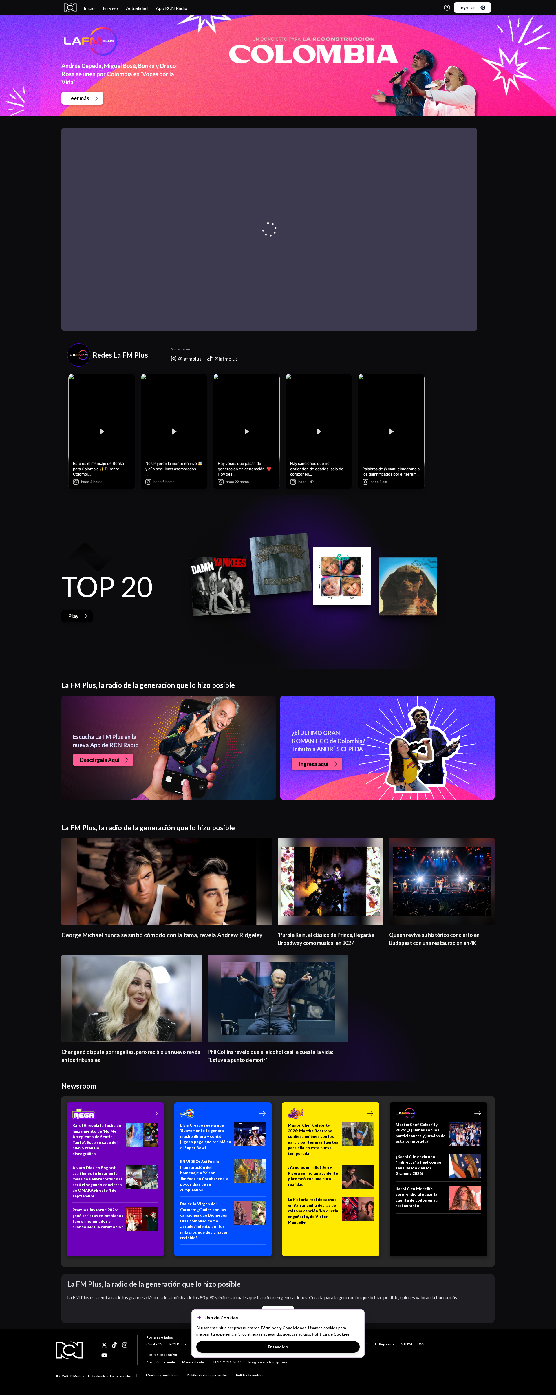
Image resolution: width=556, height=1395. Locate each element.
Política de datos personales (207, 1375)
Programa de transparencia (269, 1362)
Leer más (78, 98)
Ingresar (467, 7)
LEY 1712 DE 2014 (227, 1362)
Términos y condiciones (162, 1375)
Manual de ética (194, 1362)
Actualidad (137, 8)
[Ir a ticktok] (104, 1345)
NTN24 (406, 1344)
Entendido (278, 1346)
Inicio (89, 8)
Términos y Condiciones (283, 1327)
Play (73, 616)
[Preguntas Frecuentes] (447, 7)
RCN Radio (177, 1344)
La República (384, 1344)
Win (422, 1344)
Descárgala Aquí (99, 760)
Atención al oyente (160, 1362)
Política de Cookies (331, 1334)
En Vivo (110, 8)
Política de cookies (249, 1375)
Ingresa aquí (313, 764)
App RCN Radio (171, 8)
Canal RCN (154, 1344)
